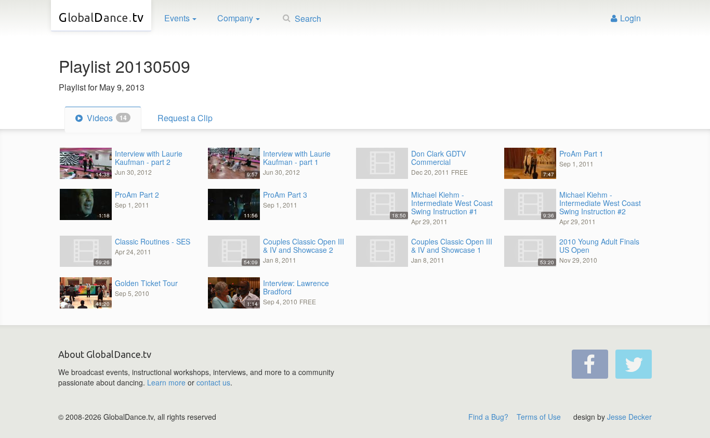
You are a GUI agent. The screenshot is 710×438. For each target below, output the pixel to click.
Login (630, 18)
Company (235, 18)
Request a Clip (185, 118)
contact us (213, 382)
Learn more (166, 382)
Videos (106, 118)
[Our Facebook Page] (590, 364)
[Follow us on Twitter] (633, 364)
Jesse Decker (629, 416)
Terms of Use (539, 416)
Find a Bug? (488, 416)
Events (177, 18)
